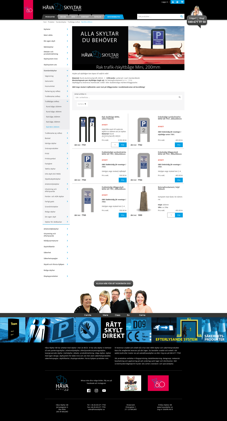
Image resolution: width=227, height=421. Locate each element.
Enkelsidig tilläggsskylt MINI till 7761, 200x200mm (170, 153)
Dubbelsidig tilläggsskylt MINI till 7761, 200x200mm (114, 188)
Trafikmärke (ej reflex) (53, 133)
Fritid (47, 153)
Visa (178, 145)
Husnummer (50, 86)
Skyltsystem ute (50, 65)
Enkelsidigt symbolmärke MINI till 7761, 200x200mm (170, 118)
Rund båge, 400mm (53, 111)
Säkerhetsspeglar (51, 258)
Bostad (47, 138)
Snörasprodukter (51, 148)
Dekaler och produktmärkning (51, 53)
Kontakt (85, 17)
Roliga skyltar (50, 212)
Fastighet (48, 164)
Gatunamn (49, 81)
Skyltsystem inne (51, 59)
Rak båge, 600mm (53, 117)
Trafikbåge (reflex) (74, 22)
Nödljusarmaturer (51, 241)
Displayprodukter (51, 276)
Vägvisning (49, 76)
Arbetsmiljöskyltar (52, 184)
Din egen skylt (49, 41)
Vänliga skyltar (50, 143)
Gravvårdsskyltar (51, 206)
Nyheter (47, 29)
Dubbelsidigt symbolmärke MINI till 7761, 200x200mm (114, 153)
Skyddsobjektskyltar (53, 179)
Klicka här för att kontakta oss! (113, 283)
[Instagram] (96, 392)
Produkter (50, 17)
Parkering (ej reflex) (52, 91)
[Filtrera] (179, 97)
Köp (122, 145)
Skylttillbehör (49, 246)
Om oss (63, 17)
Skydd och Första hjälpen (54, 264)
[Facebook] (88, 392)
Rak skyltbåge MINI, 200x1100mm (111, 118)
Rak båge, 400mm (53, 122)
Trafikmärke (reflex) (52, 96)
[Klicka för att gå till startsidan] (28, 9)
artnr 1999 (127, 80)
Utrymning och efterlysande (51, 190)
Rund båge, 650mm (53, 106)
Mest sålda (48, 35)
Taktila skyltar (50, 169)
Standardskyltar (61, 22)
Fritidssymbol (50, 158)
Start (45, 22)
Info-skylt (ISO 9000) (53, 174)
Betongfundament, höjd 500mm (168, 188)
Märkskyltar (48, 47)
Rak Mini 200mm (52, 127)
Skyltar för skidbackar (53, 222)
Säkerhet (47, 252)
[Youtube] (104, 392)
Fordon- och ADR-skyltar (54, 196)
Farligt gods (49, 201)
